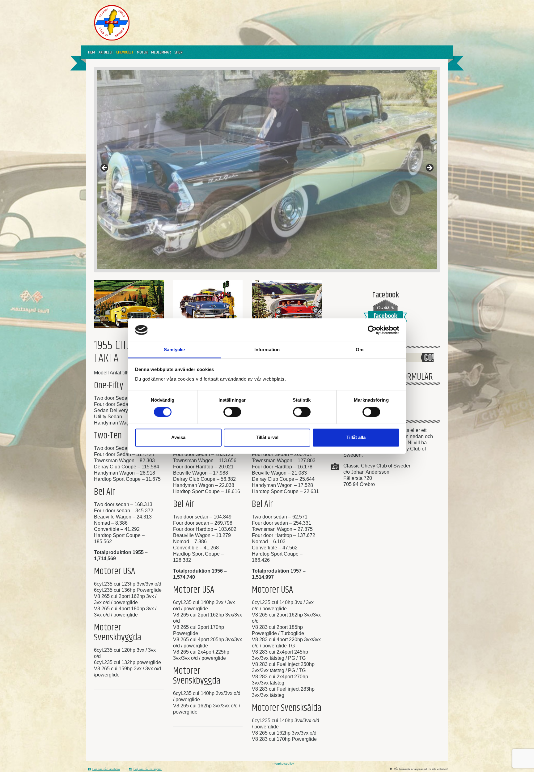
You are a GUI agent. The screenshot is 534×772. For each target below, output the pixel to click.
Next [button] (429, 168)
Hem (91, 52)
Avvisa (178, 437)
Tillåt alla (356, 437)
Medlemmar (161, 52)
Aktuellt (105, 52)
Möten (142, 52)
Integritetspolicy (283, 763)
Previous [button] (104, 168)
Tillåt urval (267, 437)
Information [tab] (267, 349)
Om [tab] (359, 349)
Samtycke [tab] (174, 349)
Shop (179, 52)
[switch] (232, 412)
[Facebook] (385, 313)
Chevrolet (124, 52)
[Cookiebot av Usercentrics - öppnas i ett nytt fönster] (372, 330)
